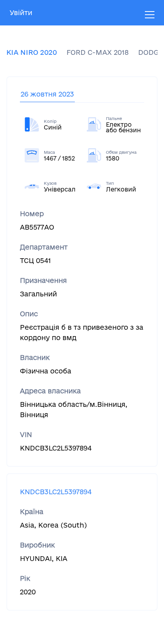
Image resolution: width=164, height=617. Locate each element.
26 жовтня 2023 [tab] (47, 94)
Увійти (21, 12)
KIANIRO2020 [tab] (31, 52)
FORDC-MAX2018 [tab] (97, 52)
